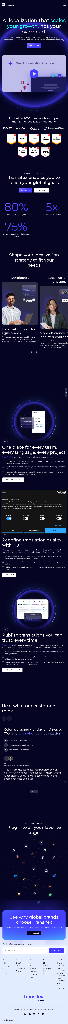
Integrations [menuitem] (20, 968)
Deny (12, 530)
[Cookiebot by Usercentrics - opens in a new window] (58, 492)
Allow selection (34, 530)
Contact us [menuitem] (33, 974)
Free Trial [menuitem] (5, 974)
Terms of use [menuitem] (34, 1009)
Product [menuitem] (5, 960)
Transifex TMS (7, 457)
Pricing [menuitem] (4, 971)
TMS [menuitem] (4, 963)
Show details (58, 525)
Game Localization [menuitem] (61, 980)
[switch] (25, 518)
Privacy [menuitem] (43, 1009)
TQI (3, 550)
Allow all (55, 530)
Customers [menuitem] (33, 971)
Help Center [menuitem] (47, 966)
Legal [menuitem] (32, 977)
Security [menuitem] (51, 1009)
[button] (31, 352)
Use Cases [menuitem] (61, 960)
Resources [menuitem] (47, 960)
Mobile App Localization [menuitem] (61, 974)
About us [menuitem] (33, 963)
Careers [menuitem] (32, 966)
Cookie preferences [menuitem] (21, 1009)
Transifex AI (6, 645)
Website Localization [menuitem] (61, 969)
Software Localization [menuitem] (61, 964)
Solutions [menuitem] (20, 960)
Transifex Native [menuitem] (19, 964)
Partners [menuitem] (33, 969)
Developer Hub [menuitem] (47, 970)
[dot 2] (66, 392)
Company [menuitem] (34, 960)
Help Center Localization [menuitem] (61, 986)
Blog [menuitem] (45, 963)
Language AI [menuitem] (6, 967)
